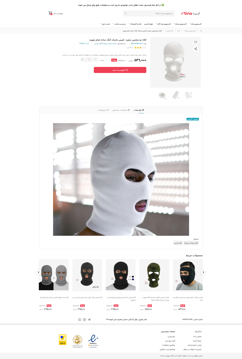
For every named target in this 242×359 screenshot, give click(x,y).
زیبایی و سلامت (120, 24)
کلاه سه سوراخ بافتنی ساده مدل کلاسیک (54, 297)
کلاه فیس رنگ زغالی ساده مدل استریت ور (87, 297)
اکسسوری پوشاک (190, 30)
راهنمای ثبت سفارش (167, 349)
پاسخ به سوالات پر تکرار (192, 349)
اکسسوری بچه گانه (164, 24)
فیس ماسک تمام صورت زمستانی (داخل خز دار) (188, 298)
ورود (61, 13)
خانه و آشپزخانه (136, 24)
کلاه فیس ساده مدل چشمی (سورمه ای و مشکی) (121, 298)
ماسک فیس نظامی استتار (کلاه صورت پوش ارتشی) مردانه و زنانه (155, 298)
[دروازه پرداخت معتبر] (62, 339)
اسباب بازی (106, 24)
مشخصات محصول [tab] (120, 110)
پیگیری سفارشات (168, 345)
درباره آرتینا (197, 340)
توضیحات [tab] (138, 110)
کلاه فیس (169, 30)
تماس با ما (197, 336)
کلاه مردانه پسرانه (109, 43)
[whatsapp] (80, 319)
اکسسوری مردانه (181, 24)
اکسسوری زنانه (196, 24)
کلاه (178, 30)
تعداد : (101, 60)
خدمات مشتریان (168, 331)
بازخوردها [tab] (102, 110)
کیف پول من (170, 340)
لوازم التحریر (148, 24)
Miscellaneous (137, 43)
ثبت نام (56, 13)
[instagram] (84, 319)
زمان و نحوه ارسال (194, 345)
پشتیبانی (171, 336)
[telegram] (89, 319)
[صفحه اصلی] (201, 30)
